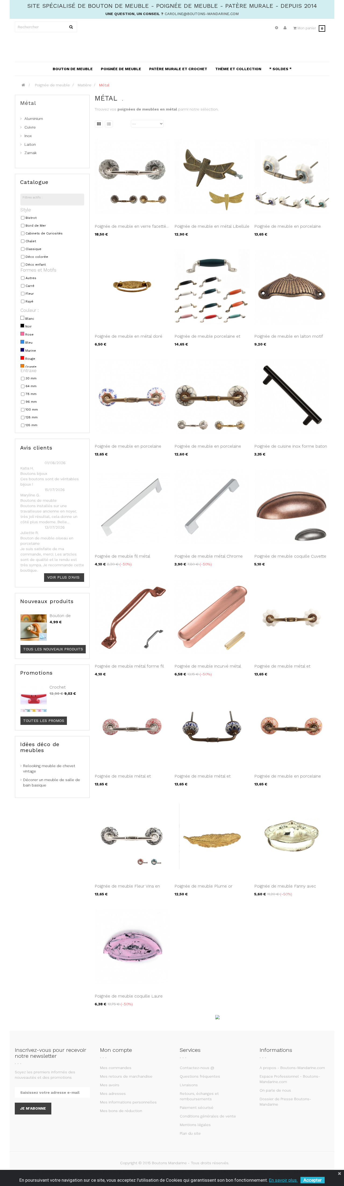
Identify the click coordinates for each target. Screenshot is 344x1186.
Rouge (30, 359)
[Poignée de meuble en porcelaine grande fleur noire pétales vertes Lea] (211, 397)
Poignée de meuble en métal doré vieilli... (128, 339)
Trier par (122, 124)
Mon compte (116, 1050)
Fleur (30, 293)
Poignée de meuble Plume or (203, 886)
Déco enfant (36, 264)
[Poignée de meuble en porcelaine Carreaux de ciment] (291, 177)
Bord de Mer (36, 225)
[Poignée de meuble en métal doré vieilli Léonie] (132, 287)
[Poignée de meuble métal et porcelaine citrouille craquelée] (291, 616)
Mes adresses (113, 1093)
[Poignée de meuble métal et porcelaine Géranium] (132, 726)
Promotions (36, 672)
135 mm (31, 425)
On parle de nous (275, 1090)
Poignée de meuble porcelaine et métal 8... (207, 339)
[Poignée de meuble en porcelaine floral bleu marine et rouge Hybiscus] (132, 397)
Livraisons (189, 1085)
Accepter (312, 1180)
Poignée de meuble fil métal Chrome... (122, 559)
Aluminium (33, 118)
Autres (31, 278)
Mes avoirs (109, 1085)
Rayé (29, 301)
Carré (30, 286)
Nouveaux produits (47, 601)
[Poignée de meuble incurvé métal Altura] (211, 616)
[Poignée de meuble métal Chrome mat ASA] (211, 507)
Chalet (31, 241)
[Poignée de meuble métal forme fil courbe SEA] (132, 616)
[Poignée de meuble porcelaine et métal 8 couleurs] (211, 287)
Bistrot (31, 218)
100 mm (32, 409)
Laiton (30, 144)
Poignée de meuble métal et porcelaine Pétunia (202, 779)
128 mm (32, 417)
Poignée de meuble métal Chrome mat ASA (208, 559)
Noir (28, 326)
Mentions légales (195, 1125)
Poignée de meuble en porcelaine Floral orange (287, 779)
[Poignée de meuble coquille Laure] (132, 946)
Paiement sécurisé (196, 1107)
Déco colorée (37, 257)
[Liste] (109, 124)
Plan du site (190, 1133)
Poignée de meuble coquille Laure (129, 996)
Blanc (29, 318)
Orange (31, 367)
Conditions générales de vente (208, 1116)
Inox (28, 136)
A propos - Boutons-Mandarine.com (292, 1068)
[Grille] (99, 124)
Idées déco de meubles (39, 747)
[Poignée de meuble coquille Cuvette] (291, 507)
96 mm (31, 402)
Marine (30, 350)
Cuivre (30, 127)
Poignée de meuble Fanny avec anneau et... (285, 889)
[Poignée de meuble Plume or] (211, 836)
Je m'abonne (33, 1108)
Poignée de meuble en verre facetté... (132, 226)
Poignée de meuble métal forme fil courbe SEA (129, 669)
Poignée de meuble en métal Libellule (211, 226)
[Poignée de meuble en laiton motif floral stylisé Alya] (291, 287)
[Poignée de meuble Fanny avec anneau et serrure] (291, 836)
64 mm (31, 386)
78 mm (31, 394)
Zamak (30, 153)
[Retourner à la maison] (23, 85)
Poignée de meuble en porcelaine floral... (128, 449)
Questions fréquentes (200, 1076)
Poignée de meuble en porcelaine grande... (207, 449)
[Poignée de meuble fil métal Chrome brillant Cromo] (132, 507)
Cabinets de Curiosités (44, 233)
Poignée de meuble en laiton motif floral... (288, 339)
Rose (29, 334)
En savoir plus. (283, 1180)
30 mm (31, 378)
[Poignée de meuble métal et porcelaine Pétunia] (211, 726)
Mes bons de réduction (121, 1111)
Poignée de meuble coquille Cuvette (290, 556)
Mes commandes (115, 1068)
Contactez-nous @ (197, 1068)
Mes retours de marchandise (126, 1076)
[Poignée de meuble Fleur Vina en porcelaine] (132, 836)
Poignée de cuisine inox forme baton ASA (290, 449)
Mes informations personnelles (128, 1102)
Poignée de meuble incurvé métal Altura (207, 669)
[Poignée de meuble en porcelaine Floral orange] (291, 726)
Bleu (29, 342)
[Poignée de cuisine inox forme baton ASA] (291, 397)
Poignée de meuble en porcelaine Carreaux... (287, 229)
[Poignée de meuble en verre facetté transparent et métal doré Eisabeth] (132, 177)
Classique (33, 249)
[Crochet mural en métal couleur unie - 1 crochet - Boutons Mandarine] (33, 699)
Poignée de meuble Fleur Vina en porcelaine (127, 889)
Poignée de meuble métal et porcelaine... (282, 669)
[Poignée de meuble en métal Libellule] (211, 177)
